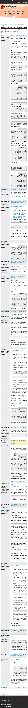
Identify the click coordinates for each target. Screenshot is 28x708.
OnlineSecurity (4, 36)
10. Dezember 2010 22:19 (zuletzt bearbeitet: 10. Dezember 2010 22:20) (17, 442)
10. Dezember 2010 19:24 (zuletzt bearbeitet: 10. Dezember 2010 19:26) (17, 262)
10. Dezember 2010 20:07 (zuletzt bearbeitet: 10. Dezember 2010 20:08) (17, 276)
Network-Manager (15, 317)
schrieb (20, 206)
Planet (22, 11)
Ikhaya (18, 11)
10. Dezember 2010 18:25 (16, 35)
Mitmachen (14, 14)
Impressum (15, 701)
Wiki (14, 11)
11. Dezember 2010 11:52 (16, 563)
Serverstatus (19, 701)
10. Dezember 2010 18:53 (16, 241)
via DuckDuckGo (24, 19)
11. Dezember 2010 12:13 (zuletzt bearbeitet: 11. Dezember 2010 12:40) (17, 632)
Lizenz (2, 701)
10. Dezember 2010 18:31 (16, 189)
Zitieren (24, 35)
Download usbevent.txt (16, 627)
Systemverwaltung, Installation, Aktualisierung (13, 23)
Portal (5, 11)
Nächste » (24, 29)
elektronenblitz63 (15, 280)
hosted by (3, 1)
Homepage (16, 486)
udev (12, 325)
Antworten (5, 32)
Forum (9, 11)
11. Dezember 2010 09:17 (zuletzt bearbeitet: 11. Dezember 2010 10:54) (17, 505)
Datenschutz (9, 701)
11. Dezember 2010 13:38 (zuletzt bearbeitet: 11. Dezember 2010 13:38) (17, 656)
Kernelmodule (23, 344)
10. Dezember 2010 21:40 (16, 427)
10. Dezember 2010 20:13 (16, 311)
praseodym (4, 482)
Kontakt (5, 701)
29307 (6, 210)
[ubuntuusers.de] (9, 7)
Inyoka (6, 696)
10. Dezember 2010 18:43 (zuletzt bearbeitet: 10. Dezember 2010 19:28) (17, 202)
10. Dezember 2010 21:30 (16, 348)
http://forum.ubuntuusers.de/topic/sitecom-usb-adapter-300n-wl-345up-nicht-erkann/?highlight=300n (19, 197)
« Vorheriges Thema (14, 690)
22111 (6, 492)
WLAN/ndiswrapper (16, 501)
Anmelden (20, 2)
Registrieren (25, 2)
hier (21, 498)
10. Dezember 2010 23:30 (16, 481)
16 (5, 40)
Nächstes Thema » (23, 690)
